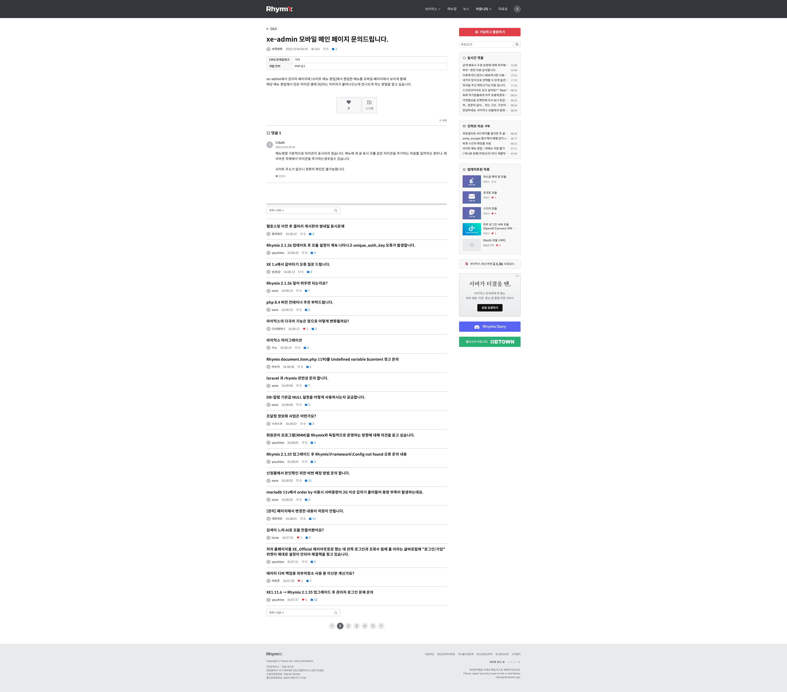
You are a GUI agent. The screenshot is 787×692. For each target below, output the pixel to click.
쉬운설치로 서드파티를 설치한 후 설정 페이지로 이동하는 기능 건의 (502, 133)
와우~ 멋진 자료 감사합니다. (479, 70)
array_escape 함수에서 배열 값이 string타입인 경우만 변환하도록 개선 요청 (508, 138)
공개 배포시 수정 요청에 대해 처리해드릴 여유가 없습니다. (497, 65)
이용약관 (429, 654)
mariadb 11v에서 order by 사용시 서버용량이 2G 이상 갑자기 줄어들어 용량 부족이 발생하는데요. (344, 492)
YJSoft (280, 143)
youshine (278, 253)
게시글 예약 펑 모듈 (494, 177)
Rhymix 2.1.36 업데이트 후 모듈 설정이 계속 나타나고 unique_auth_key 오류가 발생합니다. (340, 245)
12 (315, 600)
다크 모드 (513, 661)
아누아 (276, 367)
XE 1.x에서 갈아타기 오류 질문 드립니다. (298, 264)
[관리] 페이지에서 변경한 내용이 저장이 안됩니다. (305, 511)
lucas (275, 537)
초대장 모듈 (490, 193)
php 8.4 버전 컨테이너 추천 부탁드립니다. (299, 302)
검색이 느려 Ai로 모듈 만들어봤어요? (295, 530)
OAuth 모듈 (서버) (494, 240)
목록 (444, 120)
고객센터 (516, 654)
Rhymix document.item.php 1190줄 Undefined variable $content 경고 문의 (332, 359)
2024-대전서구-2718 (294, 677)
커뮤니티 (482, 9)
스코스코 (277, 424)
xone (275, 291)
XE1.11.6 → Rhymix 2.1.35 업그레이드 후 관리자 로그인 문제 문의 (319, 592)
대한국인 (277, 519)
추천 (281, 176)
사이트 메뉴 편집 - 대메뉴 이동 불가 (484, 148)
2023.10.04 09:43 (285, 147)
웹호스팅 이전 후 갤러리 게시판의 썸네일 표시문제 (305, 226)
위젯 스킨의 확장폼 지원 (477, 143)
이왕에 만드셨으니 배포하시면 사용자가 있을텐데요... (494, 75)
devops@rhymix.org (508, 677)
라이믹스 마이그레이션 (284, 340)
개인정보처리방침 (446, 654)
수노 (274, 348)
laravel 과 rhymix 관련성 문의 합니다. (297, 378)
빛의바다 (277, 234)
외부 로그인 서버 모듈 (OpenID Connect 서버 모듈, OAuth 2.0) (499, 227)
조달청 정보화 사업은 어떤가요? (291, 416)
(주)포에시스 (272, 666)
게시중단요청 (502, 654)
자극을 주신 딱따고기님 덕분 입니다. (484, 85)
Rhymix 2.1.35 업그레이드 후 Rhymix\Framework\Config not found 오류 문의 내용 (336, 454)
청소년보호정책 (484, 654)
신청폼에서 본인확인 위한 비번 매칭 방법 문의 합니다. (308, 473)
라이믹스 (431, 9)
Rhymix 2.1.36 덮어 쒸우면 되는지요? (297, 283)
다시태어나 (278, 329)
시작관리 (277, 49)
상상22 (276, 272)
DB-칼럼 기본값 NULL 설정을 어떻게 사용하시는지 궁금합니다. (315, 397)
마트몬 (276, 581)
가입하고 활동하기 (492, 32)
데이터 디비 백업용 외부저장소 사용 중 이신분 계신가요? (310, 573)
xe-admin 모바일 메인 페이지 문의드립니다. (327, 39)
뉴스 (466, 9)
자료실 (502, 9)
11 (310, 480)
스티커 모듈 (490, 208)
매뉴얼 (452, 9)
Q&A (273, 29)
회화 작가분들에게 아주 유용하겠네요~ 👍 (488, 95)
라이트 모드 (496, 661)
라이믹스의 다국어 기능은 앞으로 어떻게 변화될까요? (307, 321)
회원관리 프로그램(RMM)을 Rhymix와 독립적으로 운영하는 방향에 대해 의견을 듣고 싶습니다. (340, 435)
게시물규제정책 (466, 654)
